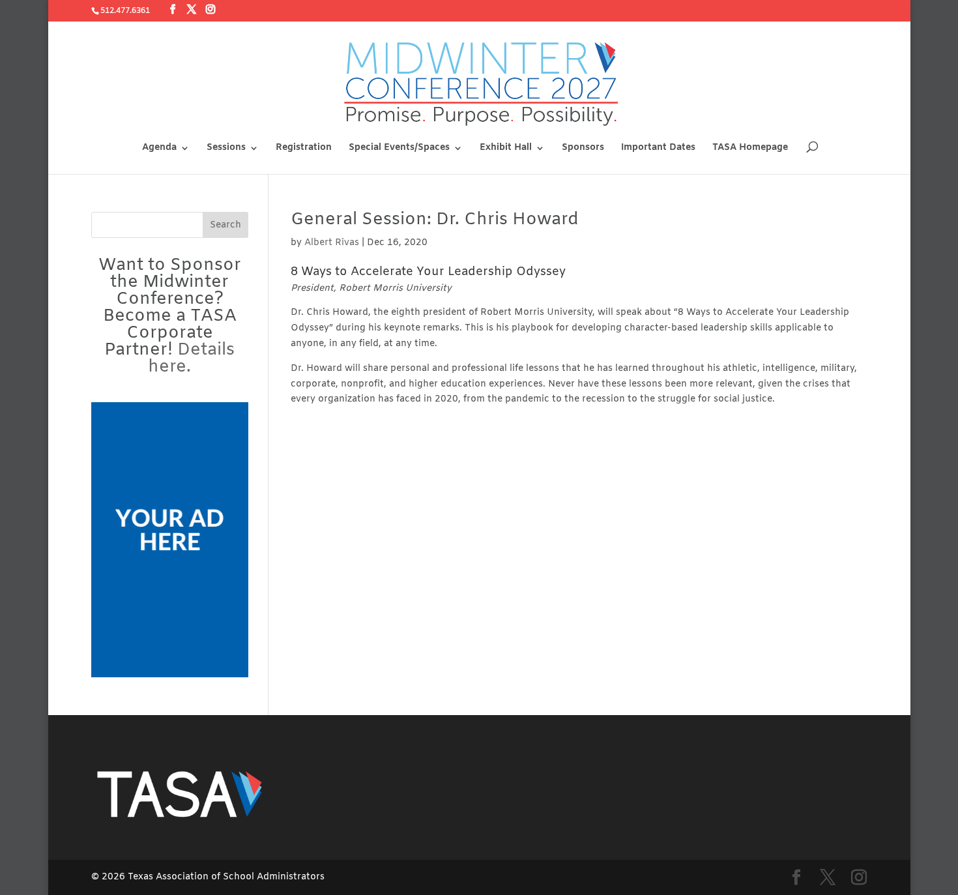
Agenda (159, 148)
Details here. (191, 359)
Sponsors (583, 148)
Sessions (226, 148)
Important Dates (658, 148)
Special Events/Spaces (399, 148)
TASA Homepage (750, 148)
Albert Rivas (331, 243)
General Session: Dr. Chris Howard (435, 220)
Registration (304, 148)
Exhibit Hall (506, 148)
